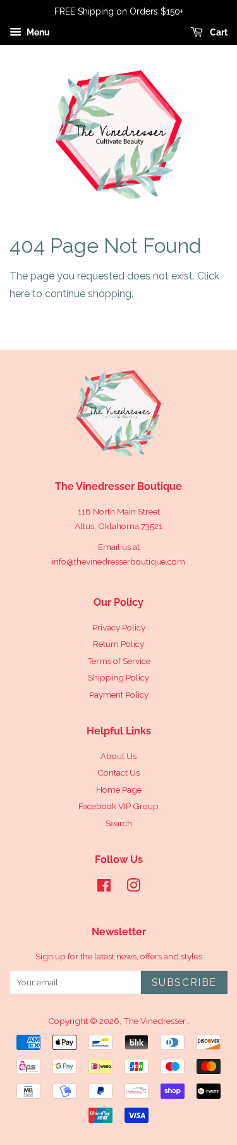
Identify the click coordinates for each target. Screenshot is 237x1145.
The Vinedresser (155, 1021)
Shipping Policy (118, 677)
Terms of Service (118, 661)
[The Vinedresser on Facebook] (104, 888)
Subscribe (184, 982)
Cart (218, 32)
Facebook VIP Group (118, 806)
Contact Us (118, 772)
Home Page (119, 789)
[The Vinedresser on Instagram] (133, 888)
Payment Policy (119, 694)
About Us (118, 756)
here (19, 294)
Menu (37, 32)
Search (119, 823)
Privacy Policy (118, 627)
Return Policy (118, 644)
